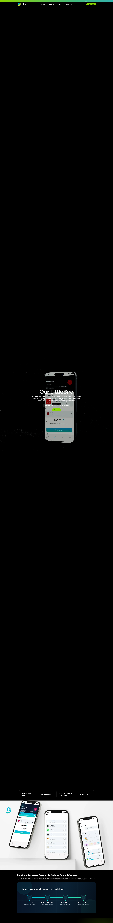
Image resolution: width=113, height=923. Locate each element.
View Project (56, 409)
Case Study (69, 4)
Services (43, 4)
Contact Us (91, 4)
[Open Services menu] (46, 4)
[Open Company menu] (63, 4)
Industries (51, 4)
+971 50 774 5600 (91, 1)
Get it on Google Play (64, 405)
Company (60, 4)
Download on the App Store (50, 405)
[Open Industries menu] (54, 4)
